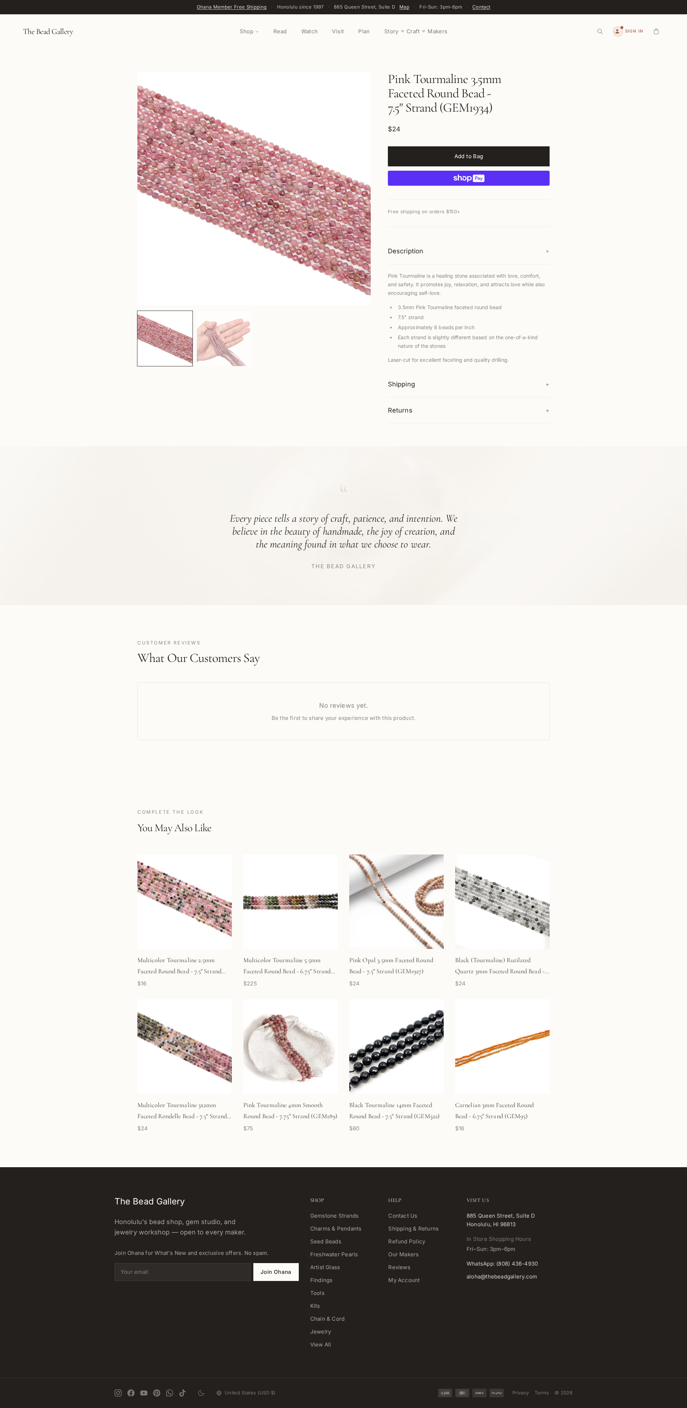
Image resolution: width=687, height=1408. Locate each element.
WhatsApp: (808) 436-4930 (502, 1263)
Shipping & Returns (413, 1228)
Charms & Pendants (336, 1228)
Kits (315, 1305)
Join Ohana (276, 1271)
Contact (481, 7)
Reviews (399, 1267)
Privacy (520, 1392)
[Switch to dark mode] (201, 1393)
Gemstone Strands (334, 1215)
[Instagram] (118, 1393)
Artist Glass (325, 1267)
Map (404, 7)
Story (391, 31)
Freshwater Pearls (334, 1254)
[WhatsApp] (169, 1393)
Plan (364, 31)
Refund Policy (406, 1241)
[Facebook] (131, 1393)
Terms (542, 1392)
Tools (317, 1293)
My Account (404, 1280)
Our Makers (403, 1254)
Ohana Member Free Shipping (232, 7)
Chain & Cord (327, 1318)
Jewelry (320, 1331)
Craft (413, 31)
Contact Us (402, 1215)
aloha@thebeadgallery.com (502, 1276)
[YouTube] (143, 1393)
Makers (437, 31)
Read (280, 31)
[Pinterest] (156, 1393)
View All (320, 1344)
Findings (321, 1280)
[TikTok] (182, 1393)
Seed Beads (325, 1241)
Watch (309, 31)
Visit (338, 31)
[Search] (600, 31)
